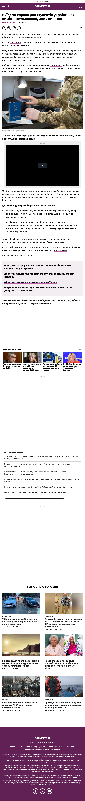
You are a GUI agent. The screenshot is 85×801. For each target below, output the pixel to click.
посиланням (60, 250)
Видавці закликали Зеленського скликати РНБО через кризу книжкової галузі (19, 705)
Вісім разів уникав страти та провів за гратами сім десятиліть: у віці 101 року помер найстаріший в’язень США (63, 623)
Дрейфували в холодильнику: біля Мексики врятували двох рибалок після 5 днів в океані (63, 705)
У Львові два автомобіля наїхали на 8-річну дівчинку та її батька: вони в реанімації (19, 621)
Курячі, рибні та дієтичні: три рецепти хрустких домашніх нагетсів (35, 492)
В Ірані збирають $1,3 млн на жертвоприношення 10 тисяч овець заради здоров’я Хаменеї (42, 480)
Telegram (33, 303)
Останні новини (13, 452)
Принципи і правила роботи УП (37, 749)
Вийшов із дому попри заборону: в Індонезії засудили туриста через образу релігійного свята (39, 465)
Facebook (46, 303)
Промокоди (55, 749)
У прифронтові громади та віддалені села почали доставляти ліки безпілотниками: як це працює (35, 473)
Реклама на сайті (15, 747)
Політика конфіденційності (34, 747)
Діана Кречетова (9, 23)
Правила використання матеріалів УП (61, 747)
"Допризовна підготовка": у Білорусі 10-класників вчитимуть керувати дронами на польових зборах (41, 457)
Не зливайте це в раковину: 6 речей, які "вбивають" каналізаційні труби (38, 487)
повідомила (15, 42)
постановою (56, 65)
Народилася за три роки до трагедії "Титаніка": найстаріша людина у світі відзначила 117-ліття (61, 665)
